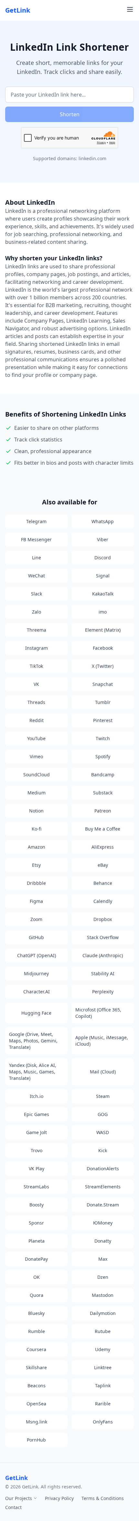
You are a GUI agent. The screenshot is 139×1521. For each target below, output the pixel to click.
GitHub (36, 937)
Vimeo (36, 756)
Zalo (36, 612)
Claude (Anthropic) (102, 955)
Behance (102, 883)
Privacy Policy (59, 1498)
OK (36, 1277)
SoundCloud (36, 774)
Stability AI (102, 973)
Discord (102, 557)
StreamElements (103, 1187)
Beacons (36, 1385)
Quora (36, 1295)
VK (36, 684)
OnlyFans (103, 1422)
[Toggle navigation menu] (130, 9)
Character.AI (36, 991)
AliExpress (102, 847)
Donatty (102, 1241)
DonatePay (36, 1259)
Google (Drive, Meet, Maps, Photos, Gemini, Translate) (33, 1040)
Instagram (36, 648)
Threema (36, 630)
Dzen (102, 1277)
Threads (36, 702)
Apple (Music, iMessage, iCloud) (101, 1040)
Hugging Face (36, 1013)
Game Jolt (36, 1132)
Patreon (102, 811)
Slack (36, 594)
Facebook (103, 648)
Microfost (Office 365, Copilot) (98, 1013)
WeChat (36, 576)
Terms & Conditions (102, 1498)
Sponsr (36, 1223)
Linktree (103, 1367)
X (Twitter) (102, 666)
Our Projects (19, 1498)
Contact (13, 1507)
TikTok (36, 666)
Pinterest (102, 720)
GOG (103, 1114)
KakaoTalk (102, 594)
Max (102, 1259)
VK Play (36, 1168)
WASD (102, 1132)
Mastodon (102, 1295)
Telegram (36, 521)
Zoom (36, 919)
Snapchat (102, 684)
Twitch (103, 738)
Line (36, 557)
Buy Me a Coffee (102, 829)
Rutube (103, 1331)
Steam (103, 1096)
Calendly (102, 901)
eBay (103, 865)
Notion (36, 811)
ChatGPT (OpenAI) (36, 955)
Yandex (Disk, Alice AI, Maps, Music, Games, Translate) (32, 1071)
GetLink (17, 10)
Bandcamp (102, 774)
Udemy (102, 1349)
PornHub (36, 1440)
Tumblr (103, 702)
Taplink (103, 1385)
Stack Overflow (103, 937)
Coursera (36, 1349)
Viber (102, 539)
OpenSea (36, 1404)
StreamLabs (36, 1187)
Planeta (36, 1241)
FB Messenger (36, 539)
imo (103, 612)
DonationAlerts (103, 1168)
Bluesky (36, 1313)
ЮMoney (102, 1223)
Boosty (36, 1205)
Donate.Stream (103, 1205)
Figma (36, 901)
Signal (103, 576)
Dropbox (102, 919)
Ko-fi (36, 829)
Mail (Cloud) (103, 1072)
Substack (102, 793)
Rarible (103, 1404)
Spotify (102, 756)
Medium (36, 793)
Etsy (36, 865)
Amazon (36, 847)
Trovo (36, 1150)
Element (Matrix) (103, 630)
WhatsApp (102, 521)
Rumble (36, 1331)
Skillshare (36, 1367)
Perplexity (102, 991)
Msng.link (36, 1422)
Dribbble (36, 883)
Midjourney (36, 973)
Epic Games (36, 1114)
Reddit (36, 720)
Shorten (70, 114)
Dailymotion (103, 1313)
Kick (102, 1150)
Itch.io (36, 1096)
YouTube (36, 738)
